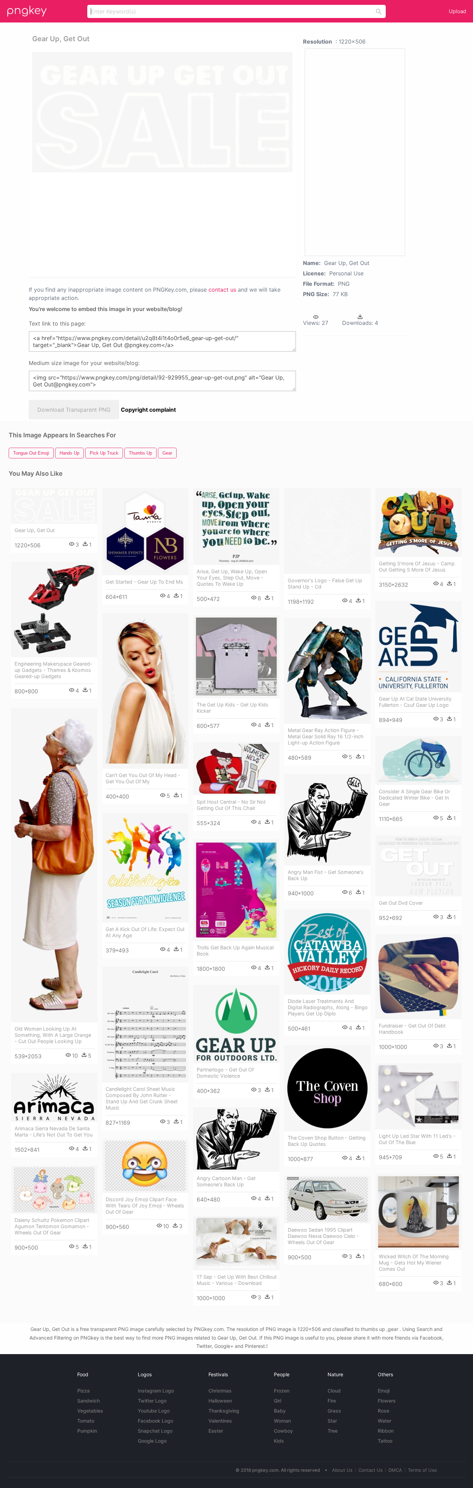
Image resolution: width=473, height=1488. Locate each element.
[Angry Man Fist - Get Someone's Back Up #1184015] (327, 819)
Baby (280, 1411)
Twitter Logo (152, 1401)
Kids (279, 1441)
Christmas (220, 1391)
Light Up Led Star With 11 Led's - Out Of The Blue (417, 1139)
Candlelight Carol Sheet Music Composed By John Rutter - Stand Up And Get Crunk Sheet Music (142, 1098)
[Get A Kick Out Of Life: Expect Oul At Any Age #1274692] (145, 868)
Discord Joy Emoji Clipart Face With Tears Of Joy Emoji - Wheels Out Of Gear (145, 1205)
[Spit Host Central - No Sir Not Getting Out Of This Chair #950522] (236, 768)
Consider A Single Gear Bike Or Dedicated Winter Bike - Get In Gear (414, 797)
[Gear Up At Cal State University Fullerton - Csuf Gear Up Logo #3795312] (418, 646)
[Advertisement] (162, 224)
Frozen (281, 1391)
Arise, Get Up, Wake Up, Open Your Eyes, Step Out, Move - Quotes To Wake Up (232, 577)
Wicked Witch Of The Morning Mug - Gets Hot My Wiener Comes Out (414, 1262)
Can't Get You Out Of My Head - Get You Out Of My (143, 778)
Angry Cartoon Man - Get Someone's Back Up (226, 1181)
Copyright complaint (148, 409)
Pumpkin (87, 1431)
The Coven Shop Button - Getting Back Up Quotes (327, 1141)
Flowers (387, 1401)
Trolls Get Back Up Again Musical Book (235, 950)
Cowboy (283, 1431)
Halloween (220, 1401)
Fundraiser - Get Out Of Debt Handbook (412, 1029)
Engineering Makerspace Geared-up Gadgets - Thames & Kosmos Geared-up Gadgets (53, 670)
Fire (332, 1401)
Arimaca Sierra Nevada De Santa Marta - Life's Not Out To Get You (53, 1131)
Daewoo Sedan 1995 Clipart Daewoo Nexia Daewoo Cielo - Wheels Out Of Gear (323, 1236)
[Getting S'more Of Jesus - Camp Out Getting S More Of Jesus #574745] (418, 522)
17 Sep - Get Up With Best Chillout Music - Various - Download (237, 1280)
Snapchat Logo (155, 1431)
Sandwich (88, 1401)
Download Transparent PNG (73, 409)
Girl (277, 1401)
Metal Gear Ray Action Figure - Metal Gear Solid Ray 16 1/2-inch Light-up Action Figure (326, 736)
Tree (333, 1431)
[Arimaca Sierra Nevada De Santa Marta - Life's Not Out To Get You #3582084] (54, 1097)
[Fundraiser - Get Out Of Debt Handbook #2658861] (418, 976)
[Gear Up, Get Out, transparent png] (162, 112)
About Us (342, 1470)
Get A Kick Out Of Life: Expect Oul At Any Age (145, 932)
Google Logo (152, 1441)
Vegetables (90, 1411)
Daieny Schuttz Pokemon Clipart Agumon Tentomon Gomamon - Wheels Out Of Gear (52, 1226)
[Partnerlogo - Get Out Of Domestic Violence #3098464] (236, 1024)
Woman (282, 1421)
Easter (215, 1431)
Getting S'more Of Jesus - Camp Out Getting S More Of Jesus (417, 566)
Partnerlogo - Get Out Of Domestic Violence (225, 1073)
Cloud (334, 1391)
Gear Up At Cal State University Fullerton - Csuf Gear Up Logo (415, 702)
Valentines (220, 1421)
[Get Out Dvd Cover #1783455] (418, 866)
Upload (457, 11)
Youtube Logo (154, 1411)
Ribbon (386, 1431)
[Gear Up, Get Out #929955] (54, 505)
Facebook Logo (155, 1421)
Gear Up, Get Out (35, 530)
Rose (383, 1411)
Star (332, 1421)
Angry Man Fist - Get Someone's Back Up (326, 875)
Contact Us (370, 1470)
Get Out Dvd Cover (401, 903)
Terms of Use (422, 1470)
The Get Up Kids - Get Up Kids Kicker (232, 708)
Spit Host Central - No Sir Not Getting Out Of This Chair (231, 805)
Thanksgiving (223, 1411)
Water (384, 1421)
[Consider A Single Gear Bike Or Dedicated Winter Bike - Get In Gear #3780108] (418, 760)
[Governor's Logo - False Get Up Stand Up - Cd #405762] (327, 531)
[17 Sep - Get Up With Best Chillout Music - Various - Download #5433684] (236, 1243)
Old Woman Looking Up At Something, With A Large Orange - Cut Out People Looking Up (53, 1035)
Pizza (83, 1391)
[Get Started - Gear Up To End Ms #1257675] (145, 531)
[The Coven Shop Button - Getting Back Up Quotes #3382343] (327, 1088)
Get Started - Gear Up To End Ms (144, 582)
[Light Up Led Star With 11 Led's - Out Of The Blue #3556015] (418, 1096)
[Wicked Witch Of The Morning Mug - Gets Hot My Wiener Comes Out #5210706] (418, 1212)
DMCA (395, 1470)
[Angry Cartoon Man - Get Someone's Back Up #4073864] (236, 1139)
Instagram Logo (156, 1391)
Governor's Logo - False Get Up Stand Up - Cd (325, 583)
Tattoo (385, 1441)
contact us (222, 289)
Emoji (384, 1391)
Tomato (85, 1421)
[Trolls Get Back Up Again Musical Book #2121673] (236, 890)
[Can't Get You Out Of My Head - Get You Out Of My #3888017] (145, 690)
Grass (334, 1411)
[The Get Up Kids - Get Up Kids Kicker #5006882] (236, 656)
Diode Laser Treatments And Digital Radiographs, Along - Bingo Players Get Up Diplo (328, 1007)
